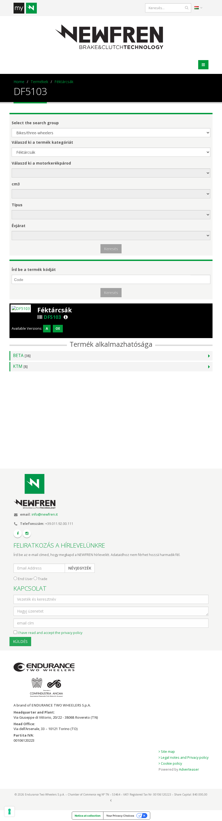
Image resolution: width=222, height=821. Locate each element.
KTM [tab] (20, 366)
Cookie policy (171, 763)
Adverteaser (189, 769)
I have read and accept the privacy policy (50, 632)
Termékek (39, 81)
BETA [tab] (22, 355)
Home (19, 81)
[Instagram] (27, 533)
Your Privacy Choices (120, 815)
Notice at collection (87, 815)
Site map (167, 751)
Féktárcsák (63, 81)
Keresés (111, 248)
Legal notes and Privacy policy (184, 757)
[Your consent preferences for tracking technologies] (9, 811)
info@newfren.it (45, 514)
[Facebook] (18, 533)
